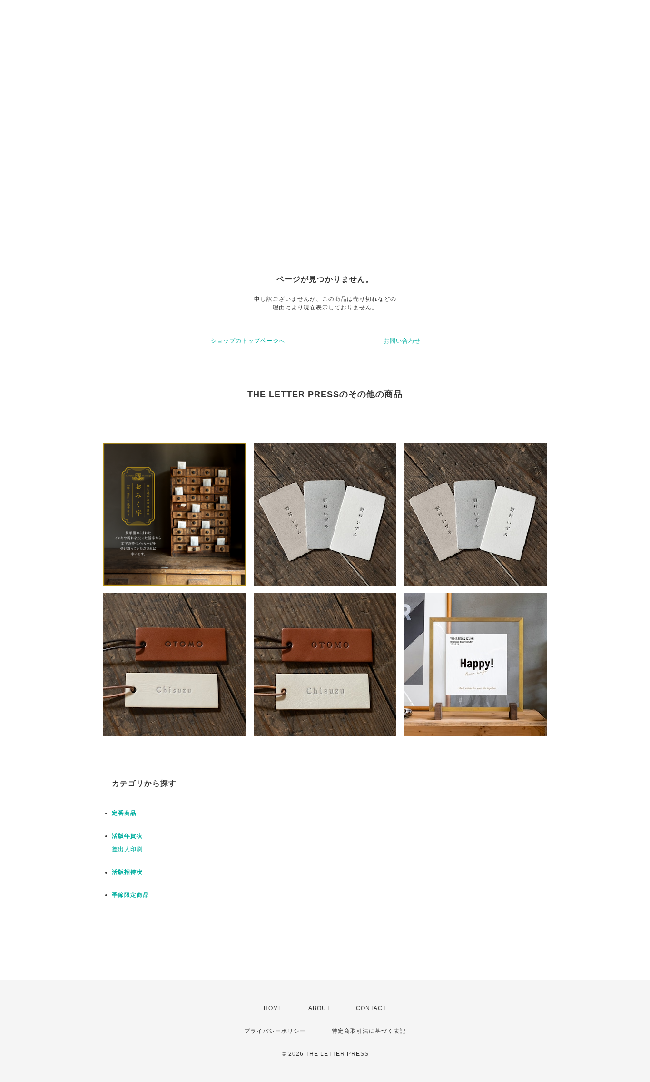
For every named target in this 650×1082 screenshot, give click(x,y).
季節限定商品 (130, 895)
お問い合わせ (402, 341)
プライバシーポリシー (275, 1031)
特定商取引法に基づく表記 (369, 1031)
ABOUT (319, 1008)
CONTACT (371, 1008)
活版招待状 (127, 872)
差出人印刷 (127, 849)
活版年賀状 (127, 836)
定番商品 (124, 813)
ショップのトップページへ (248, 341)
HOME (273, 1008)
